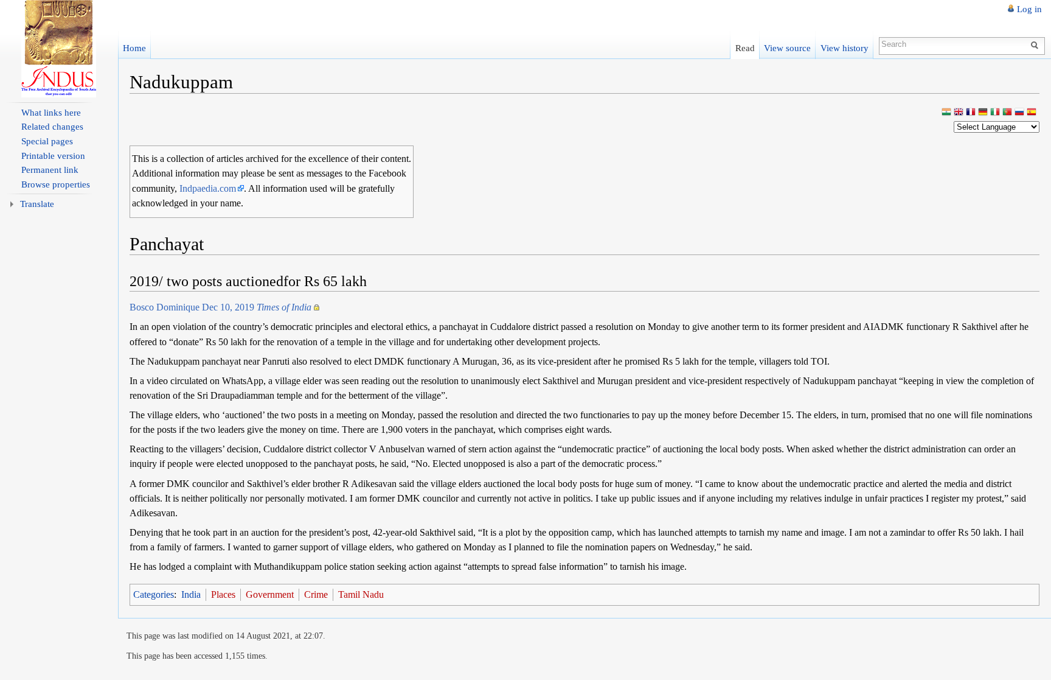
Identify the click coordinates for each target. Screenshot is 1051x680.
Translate (37, 204)
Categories (153, 594)
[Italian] (995, 113)
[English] (958, 113)
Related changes (52, 126)
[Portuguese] (1007, 113)
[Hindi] (946, 113)
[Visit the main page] (59, 48)
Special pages (47, 141)
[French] (971, 113)
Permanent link (49, 170)
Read (745, 48)
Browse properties (55, 184)
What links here (51, 112)
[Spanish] (1031, 113)
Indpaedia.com (207, 188)
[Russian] (1019, 113)
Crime (316, 594)
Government (270, 594)
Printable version (53, 156)
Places (223, 594)
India (191, 594)
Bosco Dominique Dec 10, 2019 (220, 307)
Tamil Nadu (361, 594)
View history (844, 48)
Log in (1029, 9)
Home (134, 48)
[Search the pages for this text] (1036, 44)
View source (787, 48)
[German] (983, 113)
